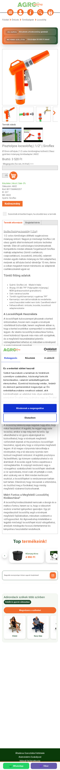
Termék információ (13, 222)
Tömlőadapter (28, 20)
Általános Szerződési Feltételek (30, 753)
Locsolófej (41, 20)
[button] (53, 575)
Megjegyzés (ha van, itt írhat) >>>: (18, 164)
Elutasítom (30, 417)
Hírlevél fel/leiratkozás (30, 761)
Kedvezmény (12, 203)
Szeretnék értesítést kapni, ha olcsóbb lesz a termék (32, 214)
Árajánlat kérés (32, 222)
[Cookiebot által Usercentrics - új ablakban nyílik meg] (44, 350)
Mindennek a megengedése (30, 408)
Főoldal (5, 20)
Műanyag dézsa (31, 554)
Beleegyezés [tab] (10, 358)
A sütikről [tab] (49, 358)
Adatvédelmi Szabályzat (30, 757)
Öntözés (15, 20)
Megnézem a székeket (30, 610)
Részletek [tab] (30, 358)
